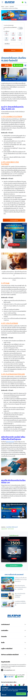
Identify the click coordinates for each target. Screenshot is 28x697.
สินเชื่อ (2, 642)
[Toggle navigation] (2, 2)
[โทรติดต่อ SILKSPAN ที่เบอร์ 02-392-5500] (25, 2)
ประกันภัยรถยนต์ (5, 624)
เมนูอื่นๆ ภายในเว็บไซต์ (6, 648)
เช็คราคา (13, 50)
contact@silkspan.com (9, 670)
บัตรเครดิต (4, 636)
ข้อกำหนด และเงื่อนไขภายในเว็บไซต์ (10, 654)
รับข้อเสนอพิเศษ (14, 220)
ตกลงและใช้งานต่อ (21, 693)
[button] (6, 65)
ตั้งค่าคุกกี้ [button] (4, 694)
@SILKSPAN (21, 677)
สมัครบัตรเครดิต (10, 442)
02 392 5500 (10, 677)
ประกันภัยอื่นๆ (4, 630)
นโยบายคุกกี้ (15, 690)
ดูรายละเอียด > (14, 565)
